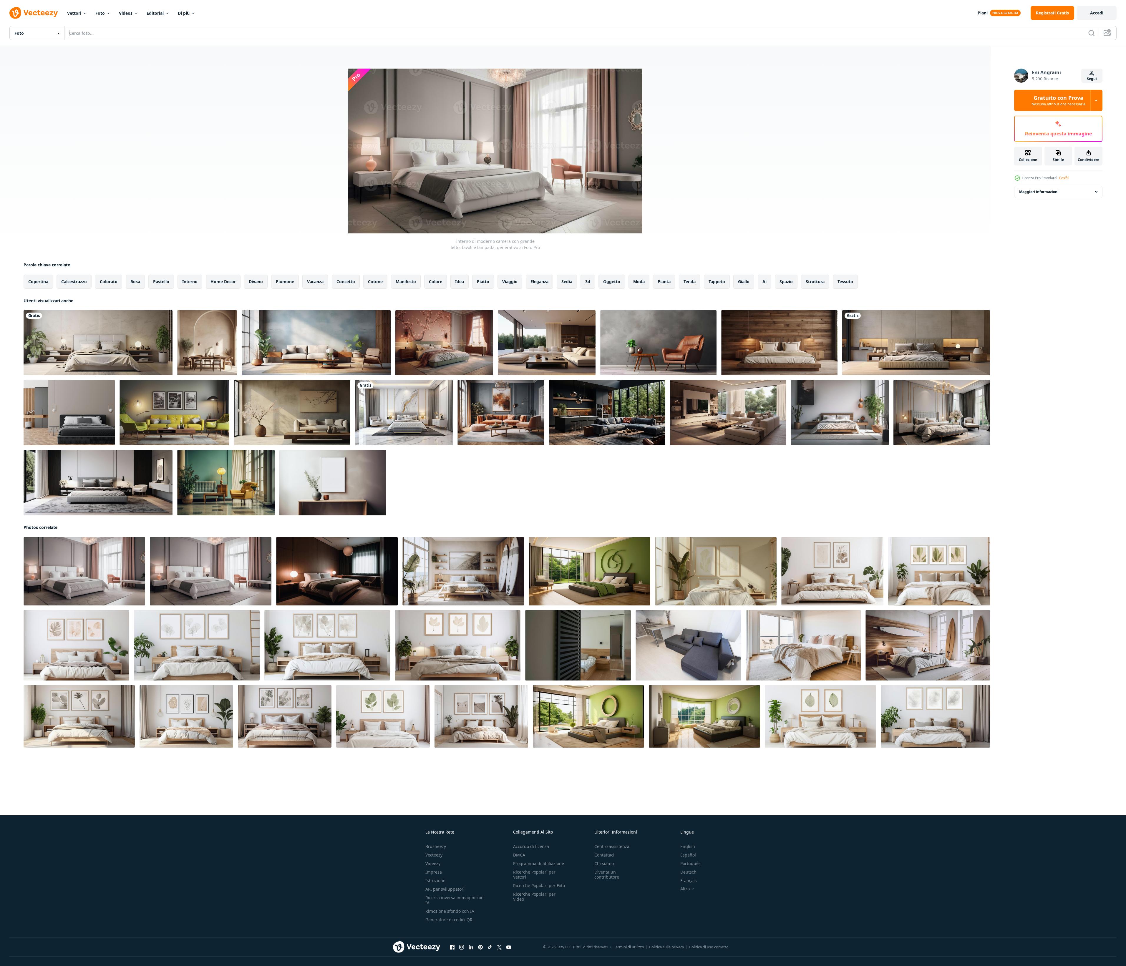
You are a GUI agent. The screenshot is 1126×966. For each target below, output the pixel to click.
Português (690, 863)
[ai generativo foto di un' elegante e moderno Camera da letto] (444, 342)
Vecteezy (433, 855)
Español (688, 855)
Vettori (74, 13)
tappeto (717, 281)
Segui (1092, 78)
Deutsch (688, 872)
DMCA (519, 855)
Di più (184, 13)
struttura (815, 281)
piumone (285, 281)
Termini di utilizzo (629, 947)
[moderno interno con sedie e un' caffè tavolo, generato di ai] (658, 342)
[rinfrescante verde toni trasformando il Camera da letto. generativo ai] (589, 571)
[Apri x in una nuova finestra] (499, 947)
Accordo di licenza (531, 846)
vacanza (315, 281)
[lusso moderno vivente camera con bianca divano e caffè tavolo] (547, 342)
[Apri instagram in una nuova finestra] (461, 947)
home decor (223, 281)
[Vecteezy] (33, 13)
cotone (375, 281)
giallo (743, 281)
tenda (690, 281)
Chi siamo (604, 863)
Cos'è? (1064, 177)
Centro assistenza (611, 846)
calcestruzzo (74, 281)
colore (435, 281)
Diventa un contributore (606, 874)
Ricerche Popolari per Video (534, 896)
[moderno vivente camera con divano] (688, 645)
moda (639, 281)
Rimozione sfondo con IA (449, 911)
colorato (108, 281)
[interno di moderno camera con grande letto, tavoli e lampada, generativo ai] (84, 571)
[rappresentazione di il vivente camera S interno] (316, 342)
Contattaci (604, 855)
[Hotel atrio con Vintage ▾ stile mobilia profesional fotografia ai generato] (226, 482)
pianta (664, 281)
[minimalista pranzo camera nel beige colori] (207, 342)
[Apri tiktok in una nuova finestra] (489, 947)
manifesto (406, 281)
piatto (483, 281)
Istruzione (435, 880)
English (687, 846)
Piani (983, 13)
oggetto (611, 281)
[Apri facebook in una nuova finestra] (452, 947)
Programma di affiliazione (538, 863)
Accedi (1096, 13)
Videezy (432, 863)
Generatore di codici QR (448, 919)
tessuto (845, 281)
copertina (38, 281)
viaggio (510, 281)
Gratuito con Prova (1058, 100)
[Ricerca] (1091, 32)
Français (688, 880)
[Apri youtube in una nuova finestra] (508, 947)
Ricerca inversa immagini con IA (454, 900)
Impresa (433, 872)
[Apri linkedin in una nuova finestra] (471, 947)
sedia (566, 281)
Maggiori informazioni (1039, 191)
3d (587, 281)
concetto (345, 281)
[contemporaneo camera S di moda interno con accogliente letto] (916, 342)
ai (764, 281)
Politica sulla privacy (666, 947)
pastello (161, 281)
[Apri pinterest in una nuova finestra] (480, 947)
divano (256, 281)
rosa (135, 281)
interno (190, 281)
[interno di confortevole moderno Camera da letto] (578, 645)
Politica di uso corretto (709, 947)
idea (459, 281)
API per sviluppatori (445, 889)
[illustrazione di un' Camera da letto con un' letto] (98, 342)
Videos (125, 13)
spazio (786, 281)
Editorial (155, 13)
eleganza (539, 281)
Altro (685, 889)
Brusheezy (435, 846)
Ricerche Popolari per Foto (539, 885)
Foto (100, 13)
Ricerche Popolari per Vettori (534, 874)
